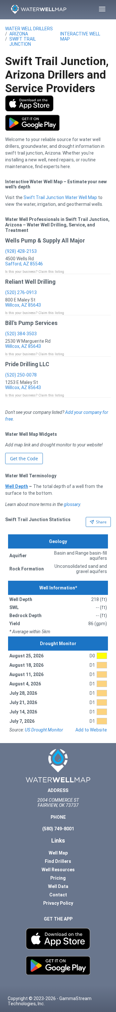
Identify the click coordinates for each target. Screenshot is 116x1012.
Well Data (58, 886)
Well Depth (16, 486)
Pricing (58, 878)
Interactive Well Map (80, 36)
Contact (58, 894)
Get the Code (24, 458)
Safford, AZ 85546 (24, 263)
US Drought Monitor (44, 729)
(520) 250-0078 (21, 374)
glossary (72, 504)
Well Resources (58, 869)
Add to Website (91, 729)
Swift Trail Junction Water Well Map (60, 197)
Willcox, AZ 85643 (23, 305)
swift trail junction (22, 41)
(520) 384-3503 (21, 333)
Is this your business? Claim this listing (34, 272)
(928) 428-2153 (21, 251)
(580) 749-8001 (58, 828)
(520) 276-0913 (21, 292)
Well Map (58, 852)
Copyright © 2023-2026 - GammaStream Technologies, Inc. (50, 1001)
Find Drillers (58, 861)
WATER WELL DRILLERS (29, 28)
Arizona (18, 33)
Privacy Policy (58, 903)
